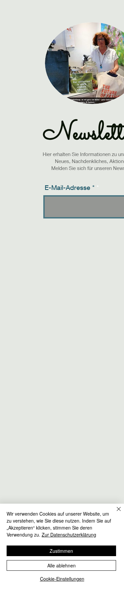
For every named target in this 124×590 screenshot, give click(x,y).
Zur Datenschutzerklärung (69, 534)
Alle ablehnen (61, 565)
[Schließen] (115, 513)
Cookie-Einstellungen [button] (62, 578)
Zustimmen (61, 551)
